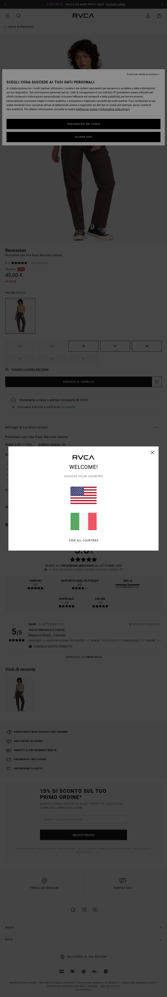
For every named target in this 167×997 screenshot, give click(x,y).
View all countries (84, 540)
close (152, 452)
